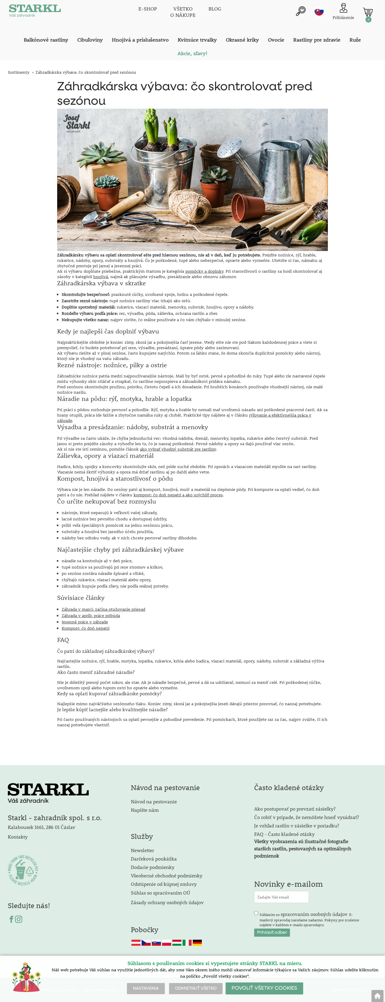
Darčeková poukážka (154, 858)
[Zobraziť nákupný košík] (368, 12)
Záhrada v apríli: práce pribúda (91, 615)
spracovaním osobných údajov (314, 914)
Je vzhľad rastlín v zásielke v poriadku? (296, 825)
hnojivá (100, 276)
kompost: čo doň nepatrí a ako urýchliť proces (178, 495)
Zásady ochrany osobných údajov (168, 902)
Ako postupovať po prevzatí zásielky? (294, 808)
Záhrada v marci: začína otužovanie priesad (103, 609)
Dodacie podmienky (152, 867)
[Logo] (35, 12)
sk (319, 11)
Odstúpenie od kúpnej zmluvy (164, 884)
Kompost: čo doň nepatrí (85, 628)
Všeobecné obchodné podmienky (166, 875)
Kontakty (18, 836)
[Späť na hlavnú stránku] (377, 996)
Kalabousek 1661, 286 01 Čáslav (41, 827)
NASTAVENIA (146, 988)
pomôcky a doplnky (204, 271)
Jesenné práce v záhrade (85, 622)
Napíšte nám (145, 810)
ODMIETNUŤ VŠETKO (196, 988)
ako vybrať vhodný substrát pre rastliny (178, 449)
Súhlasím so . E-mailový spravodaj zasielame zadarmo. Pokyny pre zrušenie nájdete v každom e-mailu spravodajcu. (309, 919)
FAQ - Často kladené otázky (284, 834)
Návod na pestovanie (154, 801)
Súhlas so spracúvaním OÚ (160, 892)
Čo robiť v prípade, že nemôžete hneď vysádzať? (306, 817)
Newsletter (142, 850)
